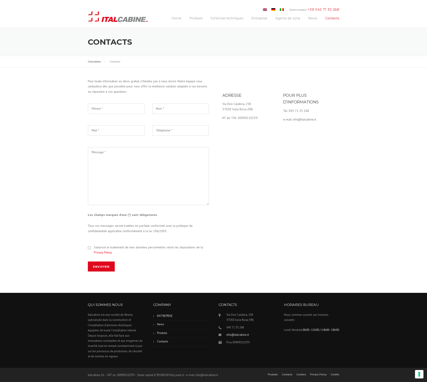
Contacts (332, 18)
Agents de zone (287, 18)
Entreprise (259, 18)
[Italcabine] (118, 18)
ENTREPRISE (165, 316)
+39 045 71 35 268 (323, 9)
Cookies (301, 374)
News (312, 18)
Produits (196, 18)
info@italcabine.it (237, 335)
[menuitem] (265, 9)
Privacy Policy (103, 252)
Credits (335, 374)
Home (176, 18)
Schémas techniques (227, 18)
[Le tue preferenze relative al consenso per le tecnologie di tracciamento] (419, 374)
